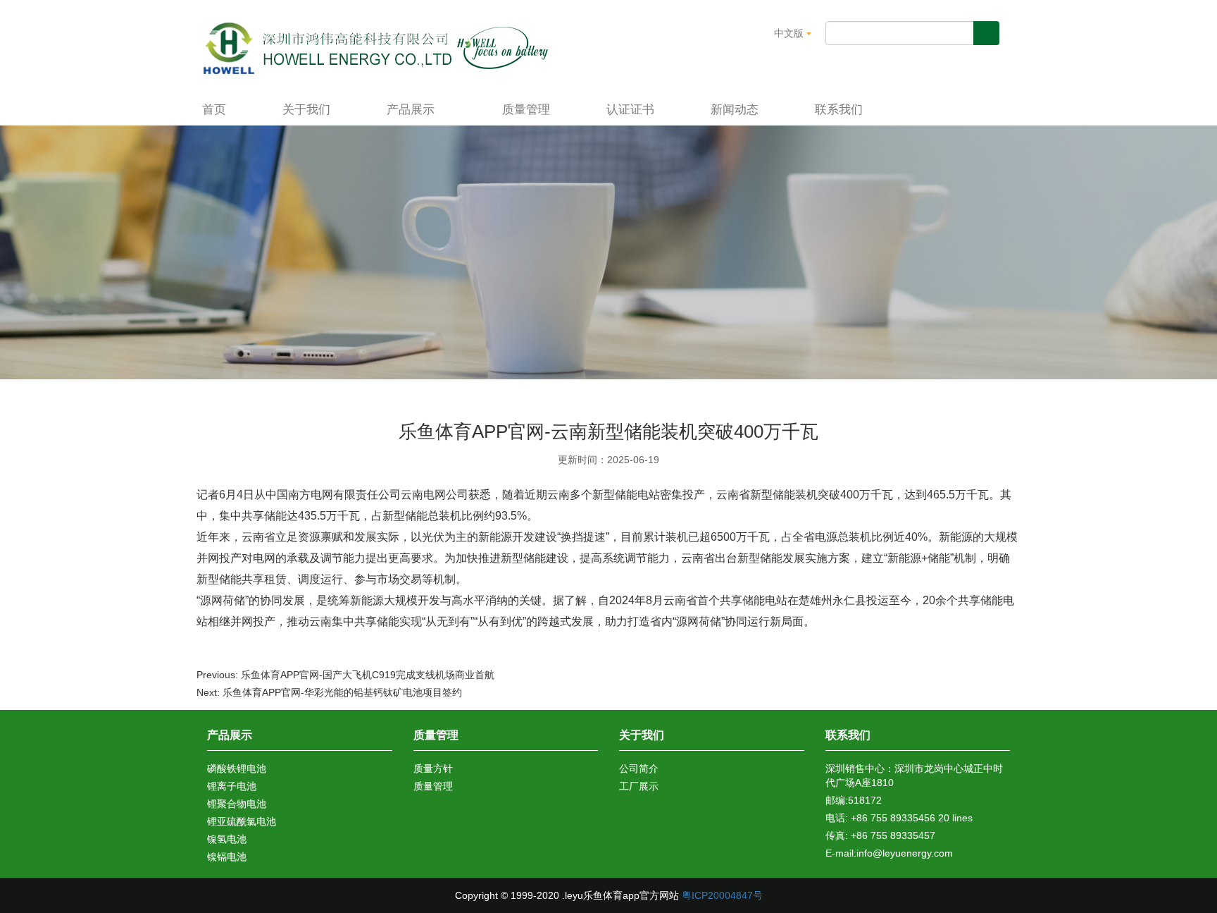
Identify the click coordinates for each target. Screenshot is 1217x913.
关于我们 (306, 109)
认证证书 (630, 109)
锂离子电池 (231, 786)
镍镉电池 (226, 856)
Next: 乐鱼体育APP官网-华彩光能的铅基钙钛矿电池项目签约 (329, 692)
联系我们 (839, 109)
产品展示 (412, 109)
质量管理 (526, 109)
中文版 (790, 33)
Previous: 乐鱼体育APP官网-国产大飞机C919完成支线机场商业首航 (345, 674)
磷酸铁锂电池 (236, 768)
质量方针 (433, 768)
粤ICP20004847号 (722, 895)
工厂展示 (639, 786)
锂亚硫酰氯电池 (241, 821)
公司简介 (639, 768)
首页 (214, 109)
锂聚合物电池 (236, 803)
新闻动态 (735, 109)
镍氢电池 (226, 839)
